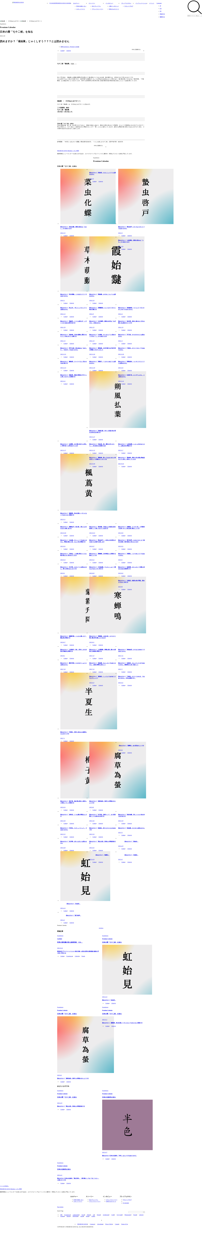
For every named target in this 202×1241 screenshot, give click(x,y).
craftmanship (76, 1215)
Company (92, 1224)
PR (61, 1215)
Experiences (69, 956)
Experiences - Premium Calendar (71, 46)
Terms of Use (124, 1224)
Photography (128, 1215)
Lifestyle (68, 50)
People (83, 956)
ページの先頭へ (4, 1186)
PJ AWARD (126, 1203)
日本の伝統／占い (78, 1199)
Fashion (62, 1216)
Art (94, 1215)
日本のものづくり (111, 1201)
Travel (83, 1215)
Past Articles (60, 1207)
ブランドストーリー (94, 1201)
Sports (82, 1216)
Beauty (68, 1216)
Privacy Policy (109, 1224)
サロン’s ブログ (127, 1199)
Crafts (112, 1215)
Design (98, 1215)
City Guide (119, 1215)
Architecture (106, 1215)
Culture (62, 50)
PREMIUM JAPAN (82, 1224)
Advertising (100, 1224)
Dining (89, 1215)
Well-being (75, 1216)
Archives (101, 928)
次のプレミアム (93, 1199)
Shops (87, 1216)
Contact (117, 1224)
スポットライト (77, 1201)
